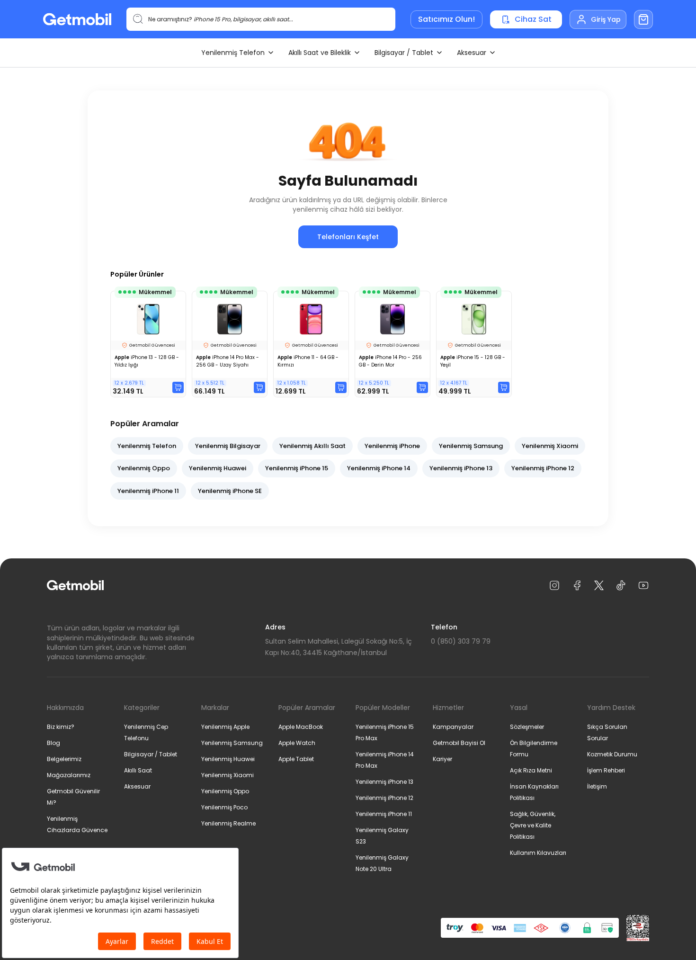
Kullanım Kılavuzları (538, 853)
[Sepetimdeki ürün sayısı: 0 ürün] (643, 19)
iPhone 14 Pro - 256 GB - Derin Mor (390, 361)
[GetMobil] (77, 19)
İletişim (597, 786)
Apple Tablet (296, 759)
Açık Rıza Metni (531, 770)
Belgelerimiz (64, 759)
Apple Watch (296, 743)
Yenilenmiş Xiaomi (550, 445)
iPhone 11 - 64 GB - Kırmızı (308, 361)
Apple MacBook (300, 727)
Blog (53, 743)
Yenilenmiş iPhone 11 (148, 490)
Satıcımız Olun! (446, 19)
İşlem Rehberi (606, 770)
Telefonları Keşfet (348, 237)
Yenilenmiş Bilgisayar (227, 445)
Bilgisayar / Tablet (404, 52)
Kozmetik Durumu (612, 754)
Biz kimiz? (60, 727)
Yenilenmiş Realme (228, 823)
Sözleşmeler (527, 727)
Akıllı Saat (138, 770)
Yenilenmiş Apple (225, 727)
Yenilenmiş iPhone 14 (378, 468)
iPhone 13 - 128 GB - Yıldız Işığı (147, 361)
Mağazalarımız (68, 775)
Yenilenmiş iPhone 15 (296, 468)
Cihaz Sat (533, 19)
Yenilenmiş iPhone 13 (460, 468)
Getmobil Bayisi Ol (459, 743)
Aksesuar (471, 52)
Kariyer (442, 759)
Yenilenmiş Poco (224, 807)
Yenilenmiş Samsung (471, 445)
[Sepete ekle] (178, 387)
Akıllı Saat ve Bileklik (319, 52)
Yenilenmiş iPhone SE (230, 490)
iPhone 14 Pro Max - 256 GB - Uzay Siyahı (227, 361)
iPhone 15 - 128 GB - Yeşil (472, 361)
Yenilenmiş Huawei (217, 468)
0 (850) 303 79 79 (461, 641)
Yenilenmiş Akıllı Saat (312, 445)
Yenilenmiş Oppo (143, 468)
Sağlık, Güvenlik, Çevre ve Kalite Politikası (532, 825)
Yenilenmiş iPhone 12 (542, 468)
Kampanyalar (453, 727)
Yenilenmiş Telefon (233, 52)
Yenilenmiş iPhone (392, 445)
